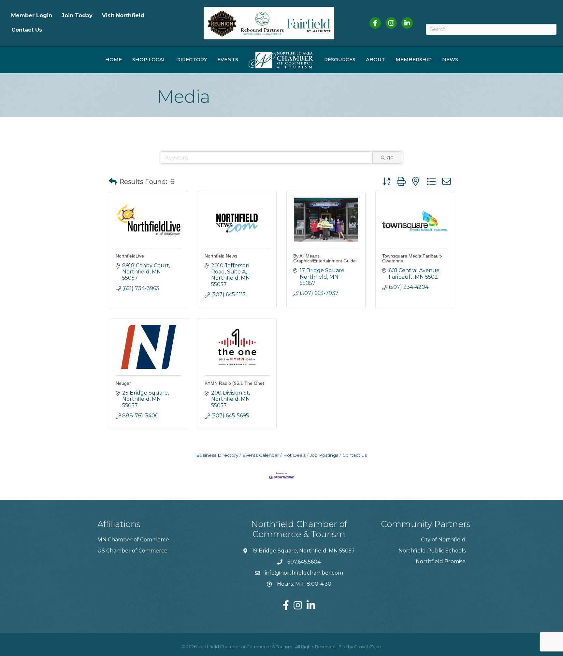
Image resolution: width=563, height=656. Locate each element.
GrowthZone (367, 646)
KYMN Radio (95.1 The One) (234, 383)
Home (113, 59)
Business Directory (217, 455)
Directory (191, 59)
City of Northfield (443, 540)
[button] (113, 182)
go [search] (390, 157)
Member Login (31, 15)
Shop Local (149, 59)
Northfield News (221, 255)
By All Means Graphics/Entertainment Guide (324, 258)
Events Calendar (260, 455)
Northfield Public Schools (432, 551)
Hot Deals (294, 455)
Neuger (123, 383)
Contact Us (26, 30)
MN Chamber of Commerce (133, 540)
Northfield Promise (441, 561)
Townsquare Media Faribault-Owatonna (412, 258)
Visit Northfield (123, 15)
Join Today (77, 15)
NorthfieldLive (130, 255)
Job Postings (324, 455)
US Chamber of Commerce (132, 551)
